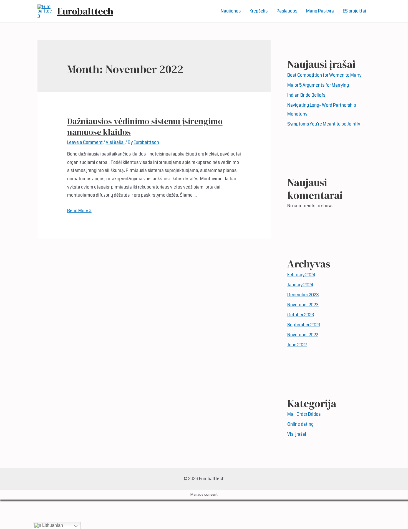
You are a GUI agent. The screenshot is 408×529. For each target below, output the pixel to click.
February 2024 (301, 275)
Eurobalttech (85, 11)
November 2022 (302, 335)
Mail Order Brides (304, 414)
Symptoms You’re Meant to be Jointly (323, 124)
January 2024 (300, 285)
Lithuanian (52, 525)
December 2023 (303, 295)
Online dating (300, 424)
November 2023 (303, 305)
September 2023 (303, 325)
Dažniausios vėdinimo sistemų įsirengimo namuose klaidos (145, 127)
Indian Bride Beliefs (306, 95)
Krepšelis (259, 11)
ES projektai (354, 11)
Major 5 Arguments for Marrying (318, 85)
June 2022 (297, 345)
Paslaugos (286, 11)
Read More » (79, 210)
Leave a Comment (85, 142)
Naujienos (231, 11)
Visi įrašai (115, 142)
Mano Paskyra (320, 11)
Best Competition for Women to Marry (324, 75)
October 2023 (300, 315)
